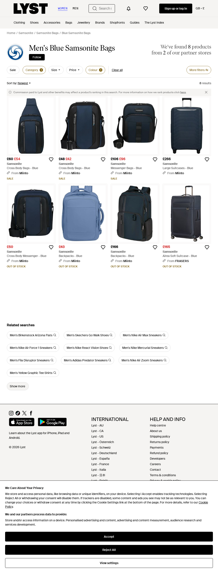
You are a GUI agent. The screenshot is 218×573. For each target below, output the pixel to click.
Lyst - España (100, 458)
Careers (155, 464)
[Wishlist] (145, 8)
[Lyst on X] (24, 414)
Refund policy (159, 453)
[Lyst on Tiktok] (18, 414)
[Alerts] (128, 8)
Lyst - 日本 (98, 475)
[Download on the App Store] (21, 423)
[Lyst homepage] (31, 8)
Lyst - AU (97, 425)
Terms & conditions (163, 475)
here (183, 92)
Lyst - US (97, 436)
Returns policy (159, 442)
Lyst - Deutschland (104, 453)
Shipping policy (160, 436)
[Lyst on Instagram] (11, 414)
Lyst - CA (97, 431)
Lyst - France (100, 464)
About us (156, 431)
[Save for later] (51, 159)
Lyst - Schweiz (101, 447)
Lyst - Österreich (102, 442)
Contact (155, 470)
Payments (157, 447)
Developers (157, 458)
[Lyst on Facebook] (31, 414)
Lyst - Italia (98, 470)
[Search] (94, 8)
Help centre (158, 425)
